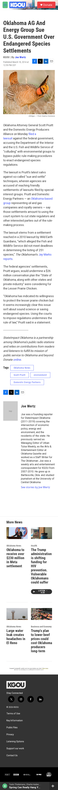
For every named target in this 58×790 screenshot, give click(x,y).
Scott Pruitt (19, 375)
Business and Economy (41, 626)
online (17, 359)
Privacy (10, 734)
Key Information (14, 720)
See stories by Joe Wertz (35, 487)
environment (40, 375)
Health (34, 545)
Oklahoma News (22, 367)
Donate (47, 4)
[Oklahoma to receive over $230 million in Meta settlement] (17, 533)
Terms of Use (13, 713)
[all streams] (53, 786)
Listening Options (15, 741)
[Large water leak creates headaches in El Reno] (17, 614)
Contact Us (12, 755)
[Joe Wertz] (10, 411)
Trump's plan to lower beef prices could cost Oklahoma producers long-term (41, 641)
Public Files (12, 727)
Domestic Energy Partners (27, 382)
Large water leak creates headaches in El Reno (15, 637)
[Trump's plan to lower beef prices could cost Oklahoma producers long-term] (41, 614)
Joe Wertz (20, 57)
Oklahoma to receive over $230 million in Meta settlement (15, 558)
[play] (5, 786)
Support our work (15, 748)
